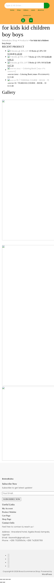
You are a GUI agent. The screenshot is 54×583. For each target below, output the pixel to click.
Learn (33, 10)
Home (12, 10)
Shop (19, 10)
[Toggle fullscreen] (4, 579)
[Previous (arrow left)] (1, 582)
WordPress (47, 574)
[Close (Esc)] (9, 579)
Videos (25, 10)
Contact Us (27, 15)
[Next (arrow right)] (4, 582)
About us (41, 10)
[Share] (7, 579)
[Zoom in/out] (1, 579)
